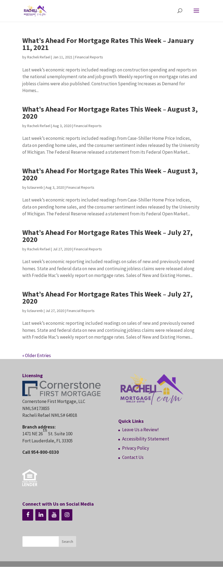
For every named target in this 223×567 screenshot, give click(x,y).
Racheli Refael (38, 57)
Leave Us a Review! (140, 430)
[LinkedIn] (40, 515)
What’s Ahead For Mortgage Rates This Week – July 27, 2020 (107, 236)
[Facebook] (27, 515)
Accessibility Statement (145, 439)
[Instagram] (66, 515)
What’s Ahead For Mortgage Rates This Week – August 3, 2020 (110, 113)
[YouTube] (53, 515)
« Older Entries (36, 355)
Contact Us (133, 457)
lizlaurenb (35, 187)
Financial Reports (89, 57)
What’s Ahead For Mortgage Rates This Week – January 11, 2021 (108, 44)
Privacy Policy (135, 448)
